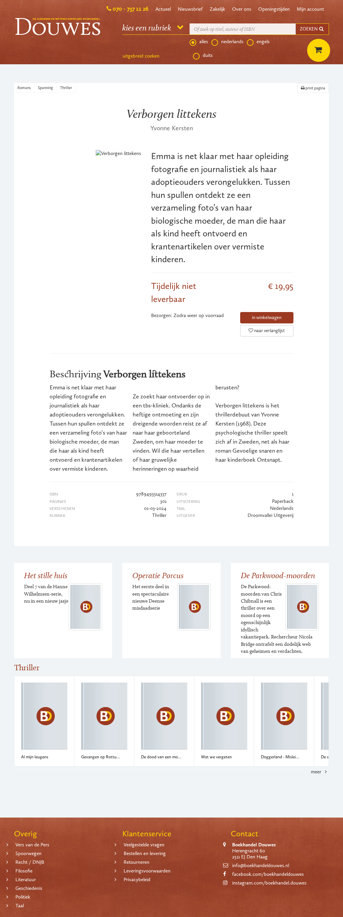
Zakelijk (217, 9)
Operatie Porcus (158, 575)
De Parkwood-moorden (278, 575)
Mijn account (310, 9)
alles (203, 42)
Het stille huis (45, 575)
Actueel (163, 9)
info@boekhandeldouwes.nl (260, 865)
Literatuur (25, 879)
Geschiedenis (28, 888)
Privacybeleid (137, 879)
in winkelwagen (266, 317)
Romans (24, 87)
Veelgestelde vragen (144, 845)
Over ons (241, 9)
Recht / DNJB (29, 862)
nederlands (232, 42)
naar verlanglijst (269, 330)
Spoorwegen (28, 853)
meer (317, 772)
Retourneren (136, 862)
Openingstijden (274, 9)
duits (208, 55)
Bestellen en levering (145, 853)
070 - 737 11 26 (130, 8)
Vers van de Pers (32, 845)
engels (263, 42)
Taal (19, 906)
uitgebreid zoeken (141, 56)
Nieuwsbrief (190, 9)
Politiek (22, 897)
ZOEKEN (309, 29)
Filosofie (23, 871)
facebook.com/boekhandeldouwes (268, 874)
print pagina (314, 88)
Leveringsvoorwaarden (147, 871)
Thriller (66, 87)
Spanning (45, 87)
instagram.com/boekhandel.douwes (269, 883)
